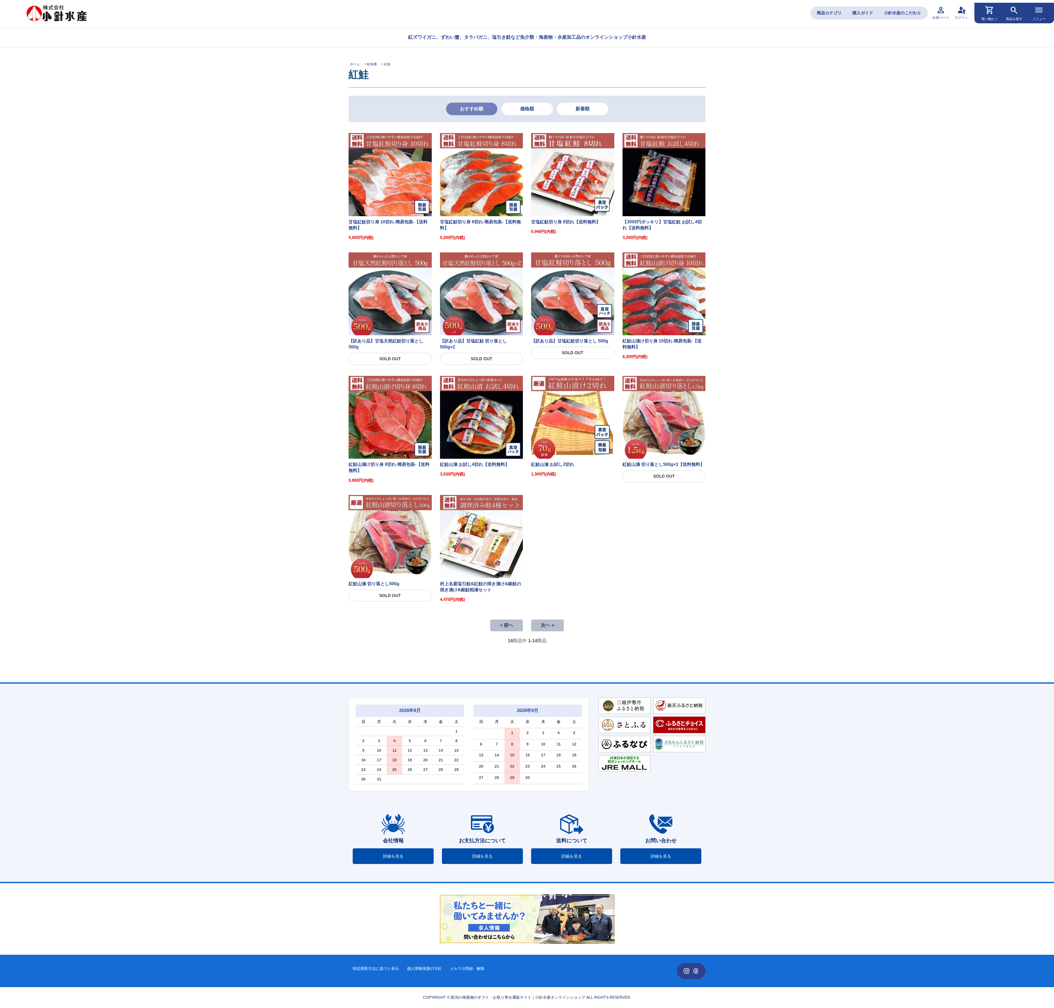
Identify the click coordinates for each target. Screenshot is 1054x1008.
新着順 (583, 108)
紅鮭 (387, 64)
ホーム (355, 64)
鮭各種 (372, 64)
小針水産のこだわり (902, 12)
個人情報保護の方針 (424, 968)
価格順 (527, 108)
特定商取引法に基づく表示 (376, 968)
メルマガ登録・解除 (467, 968)
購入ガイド (863, 12)
